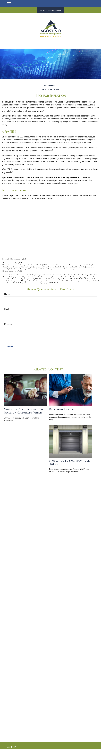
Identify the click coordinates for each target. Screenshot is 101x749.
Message (8, 324)
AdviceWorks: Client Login (50, 10)
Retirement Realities (61, 409)
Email (6, 309)
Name (7, 293)
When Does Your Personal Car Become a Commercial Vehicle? (24, 411)
